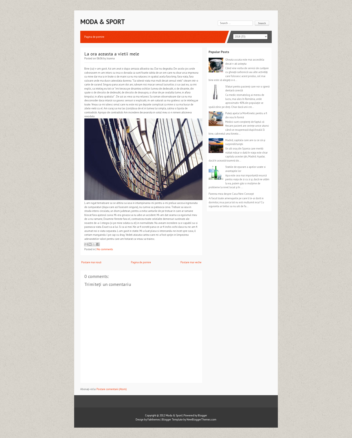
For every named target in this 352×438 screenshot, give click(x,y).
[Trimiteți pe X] (94, 244)
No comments (105, 249)
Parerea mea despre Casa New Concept (231, 194)
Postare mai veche (190, 262)
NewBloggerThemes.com (201, 419)
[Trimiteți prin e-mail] (86, 244)
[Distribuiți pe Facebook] (98, 244)
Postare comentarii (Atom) (112, 389)
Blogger (202, 415)
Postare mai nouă (91, 262)
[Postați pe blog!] (90, 244)
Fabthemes (153, 419)
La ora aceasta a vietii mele (111, 54)
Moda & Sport (102, 21)
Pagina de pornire (94, 37)
